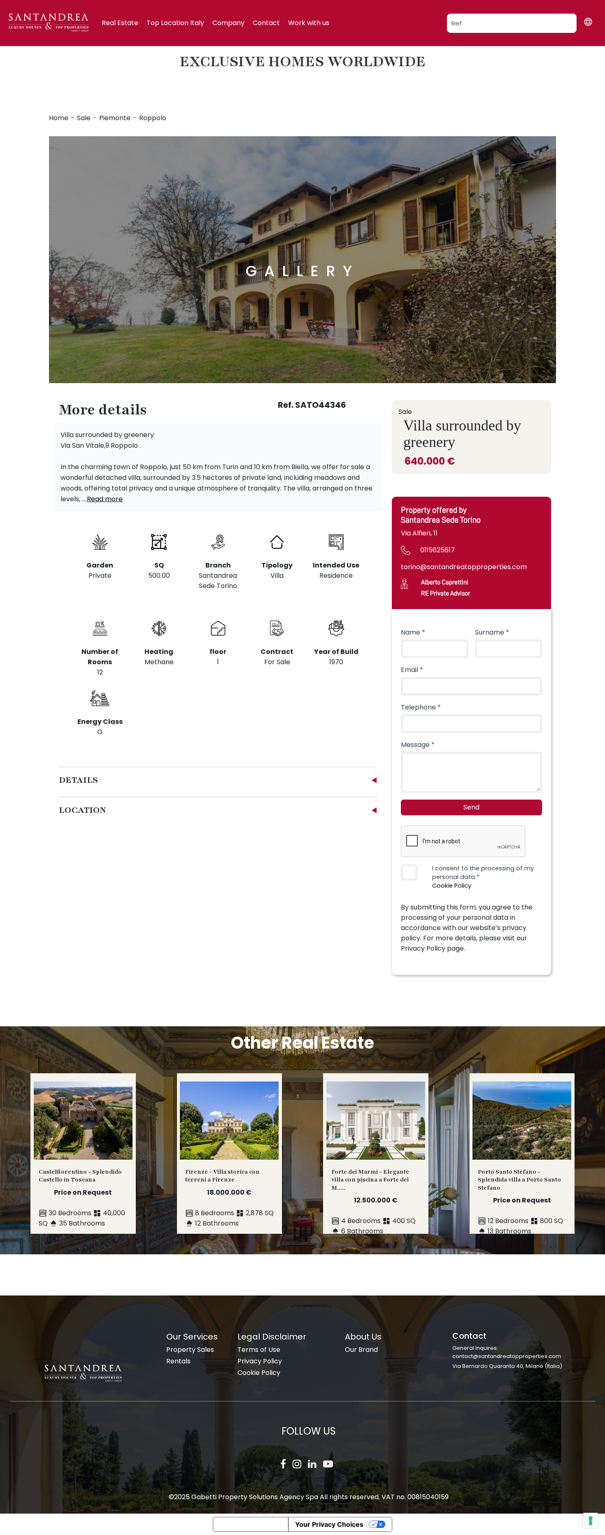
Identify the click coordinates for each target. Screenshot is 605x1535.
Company (228, 23)
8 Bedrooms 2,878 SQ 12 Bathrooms (229, 1198)
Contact (266, 23)
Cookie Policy (451, 885)
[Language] (588, 22)
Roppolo (152, 118)
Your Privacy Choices (329, 1524)
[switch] (409, 872)
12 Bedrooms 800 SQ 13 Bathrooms (520, 1202)
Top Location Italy (175, 23)
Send (471, 807)
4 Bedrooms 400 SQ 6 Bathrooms (373, 1202)
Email (412, 669)
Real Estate (120, 23)
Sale (84, 118)
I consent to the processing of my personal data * (483, 877)
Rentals (178, 1361)
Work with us (308, 23)
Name (413, 632)
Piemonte (114, 118)
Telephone (421, 707)
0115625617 (437, 550)
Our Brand (361, 1349)
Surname (492, 632)
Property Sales (190, 1349)
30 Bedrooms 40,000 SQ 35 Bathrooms (82, 1198)
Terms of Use (258, 1349)
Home (58, 118)
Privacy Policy (259, 1361)
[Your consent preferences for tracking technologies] (590, 1520)
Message (418, 744)
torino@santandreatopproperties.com (464, 567)
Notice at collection (251, 1524)
